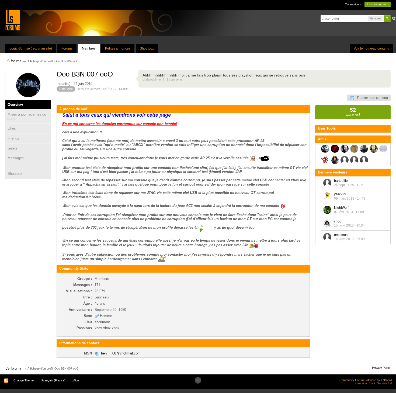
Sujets (13, 148)
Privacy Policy (381, 367)
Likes (12, 128)
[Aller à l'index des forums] (12, 20)
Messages (16, 158)
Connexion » (353, 4)
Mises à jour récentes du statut (27, 116)
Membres (89, 48)
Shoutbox (147, 48)
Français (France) (53, 380)
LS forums (13, 368)
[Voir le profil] (327, 183)
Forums (66, 48)
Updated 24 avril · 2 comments (163, 79)
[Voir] (28, 166)
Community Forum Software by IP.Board (365, 380)
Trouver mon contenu (371, 98)
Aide (76, 380)
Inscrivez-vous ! (377, 4)
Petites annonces (117, 48)
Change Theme (23, 380)
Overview (15, 105)
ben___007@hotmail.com (121, 353)
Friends (13, 138)
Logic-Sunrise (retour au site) (30, 48)
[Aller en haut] (198, 380)
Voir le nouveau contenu (371, 48)
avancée (394, 18)
